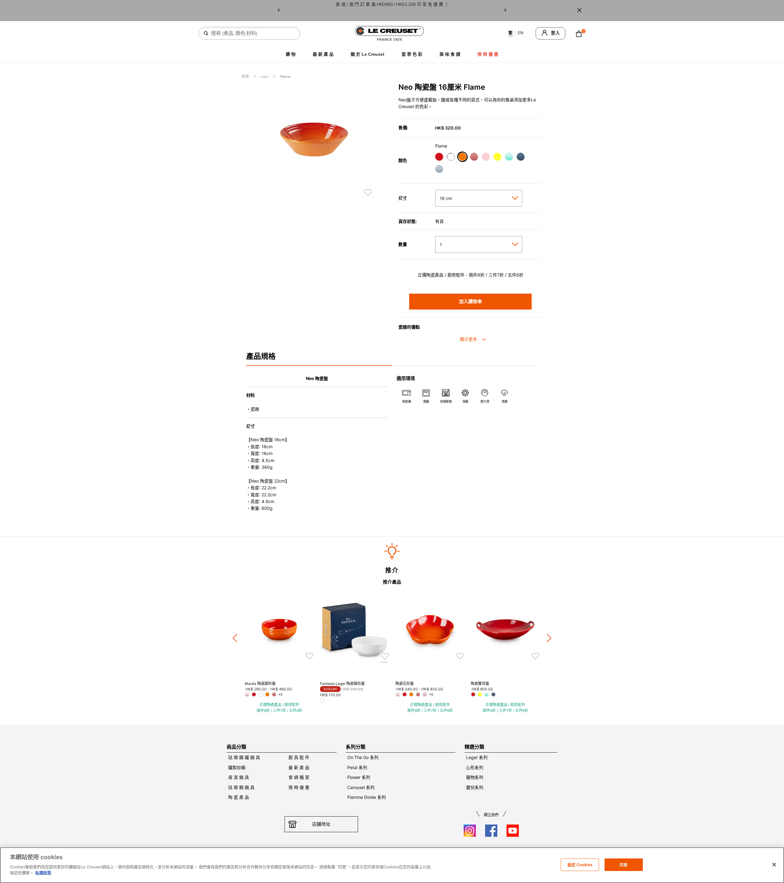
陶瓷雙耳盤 (480, 683)
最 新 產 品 (323, 54)
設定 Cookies (579, 864)
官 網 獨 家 (298, 777)
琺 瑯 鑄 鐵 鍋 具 (244, 757)
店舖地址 (321, 824)
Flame (285, 76)
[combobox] (252, 33)
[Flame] (462, 157)
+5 (280, 694)
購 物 (291, 54)
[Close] (579, 10)
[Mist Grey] (439, 170)
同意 (624, 864)
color (265, 76)
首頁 (246, 76)
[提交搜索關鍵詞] (206, 33)
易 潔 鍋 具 (238, 777)
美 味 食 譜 (449, 54)
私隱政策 (43, 872)
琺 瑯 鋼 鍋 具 (241, 787)
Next (505, 10)
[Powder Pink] (485, 157)
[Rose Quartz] (474, 157)
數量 (402, 244)
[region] (392, 865)
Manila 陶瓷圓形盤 (260, 683)
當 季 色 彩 (411, 54)
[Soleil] (497, 157)
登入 (555, 33)
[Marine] (520, 157)
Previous (278, 10)
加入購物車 (470, 301)
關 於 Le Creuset (367, 54)
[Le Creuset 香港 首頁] (389, 33)
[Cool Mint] (509, 157)
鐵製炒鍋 (236, 767)
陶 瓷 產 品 (238, 797)
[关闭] (774, 864)
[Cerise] (439, 157)
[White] (450, 157)
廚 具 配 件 (298, 757)
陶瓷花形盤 (404, 683)
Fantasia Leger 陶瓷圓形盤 (342, 683)
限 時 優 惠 (298, 787)
